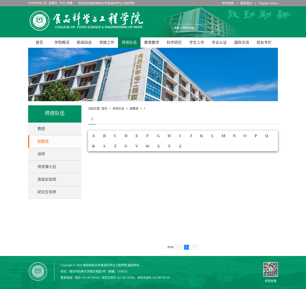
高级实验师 (46, 179)
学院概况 (61, 43)
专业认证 (219, 43)
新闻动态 (84, 43)
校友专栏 (264, 43)
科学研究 (174, 43)
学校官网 (228, 3)
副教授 (43, 141)
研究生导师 (46, 192)
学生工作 (196, 43)
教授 (41, 129)
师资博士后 (46, 167)
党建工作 (106, 43)
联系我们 (246, 3)
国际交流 (241, 43)
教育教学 (151, 43)
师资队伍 (129, 43)
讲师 (41, 154)
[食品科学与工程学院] (86, 31)
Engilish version (268, 3)
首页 (39, 43)
